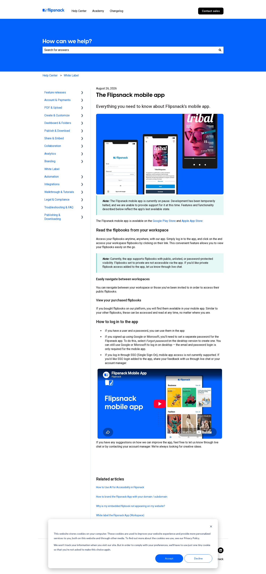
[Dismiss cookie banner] (211, 527)
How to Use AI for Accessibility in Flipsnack (120, 487)
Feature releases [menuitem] (55, 92)
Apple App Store (192, 221)
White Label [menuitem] (51, 169)
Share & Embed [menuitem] (54, 138)
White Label (71, 75)
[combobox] (130, 50)
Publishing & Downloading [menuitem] (52, 217)
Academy (98, 11)
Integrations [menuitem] (52, 184)
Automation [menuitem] (51, 176)
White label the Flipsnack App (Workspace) (120, 515)
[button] (82, 92)
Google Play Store (164, 221)
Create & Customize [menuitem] (57, 115)
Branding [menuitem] (49, 161)
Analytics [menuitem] (50, 153)
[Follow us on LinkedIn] (220, 550)
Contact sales (211, 11)
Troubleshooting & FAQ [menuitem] (58, 207)
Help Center (78, 11)
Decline (198, 558)
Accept (169, 558)
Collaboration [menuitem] (52, 146)
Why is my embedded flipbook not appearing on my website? (130, 506)
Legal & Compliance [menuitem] (56, 199)
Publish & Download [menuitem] (57, 130)
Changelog (116, 11)
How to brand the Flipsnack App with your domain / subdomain (132, 496)
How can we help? (67, 41)
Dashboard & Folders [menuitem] (57, 123)
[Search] (220, 50)
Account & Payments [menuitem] (57, 100)
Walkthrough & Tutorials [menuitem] (59, 192)
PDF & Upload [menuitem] (53, 107)
